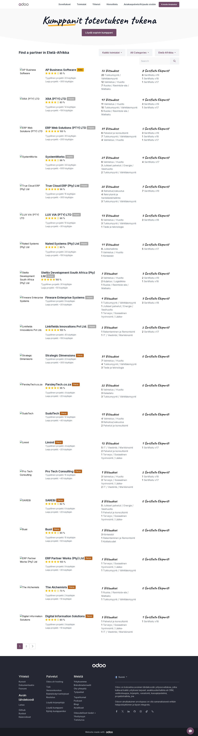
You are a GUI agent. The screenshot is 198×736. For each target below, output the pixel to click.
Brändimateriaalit (82, 685)
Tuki (48, 687)
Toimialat (81, 4)
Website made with (95, 732)
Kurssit (22, 681)
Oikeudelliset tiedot (84, 713)
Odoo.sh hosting (54, 681)
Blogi (76, 704)
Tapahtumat (80, 697)
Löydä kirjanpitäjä (55, 702)
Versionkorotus (54, 690)
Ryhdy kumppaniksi (56, 711)
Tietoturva (79, 720)
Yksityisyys (79, 716)
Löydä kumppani (54, 707)
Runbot (22, 713)
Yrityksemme (80, 681)
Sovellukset (65, 4)
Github (22, 710)
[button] (112, 52)
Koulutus (50, 697)
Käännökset (25, 717)
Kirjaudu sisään (148, 4)
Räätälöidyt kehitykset (57, 694)
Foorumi (23, 688)
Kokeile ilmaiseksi (169, 4)
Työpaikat (79, 692)
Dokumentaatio (26, 685)
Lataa (21, 705)
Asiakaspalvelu (131, 4)
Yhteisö (96, 4)
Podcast (78, 700)
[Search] (174, 61)
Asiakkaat (79, 707)
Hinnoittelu (112, 4)
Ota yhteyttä (80, 688)
